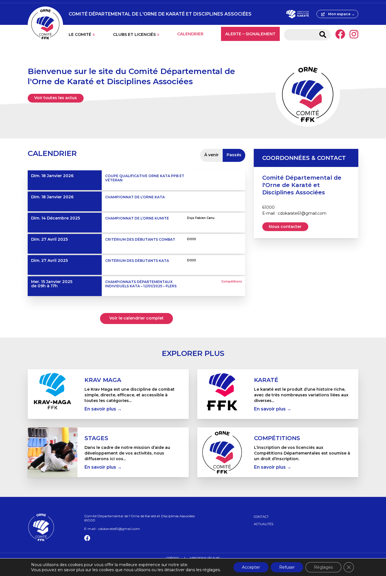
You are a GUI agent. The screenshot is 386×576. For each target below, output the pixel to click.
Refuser (287, 567)
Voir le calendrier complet (136, 318)
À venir (211, 154)
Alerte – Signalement (250, 33)
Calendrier (190, 33)
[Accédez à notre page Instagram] (354, 34)
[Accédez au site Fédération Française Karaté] (297, 14)
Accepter (251, 567)
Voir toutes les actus (55, 97)
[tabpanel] (108, 394)
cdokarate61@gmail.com (302, 213)
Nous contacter (285, 226)
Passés (234, 154)
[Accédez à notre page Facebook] (340, 34)
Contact (261, 517)
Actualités (263, 524)
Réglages (323, 567)
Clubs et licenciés (134, 34)
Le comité (80, 34)
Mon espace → (341, 14)
